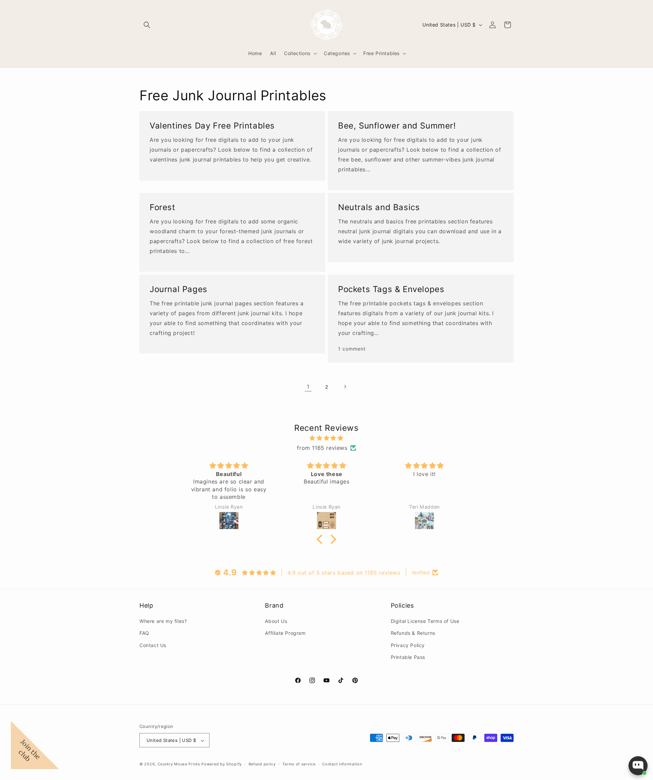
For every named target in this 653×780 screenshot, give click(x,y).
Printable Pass (408, 657)
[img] (326, 438)
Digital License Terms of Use (425, 621)
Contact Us (152, 645)
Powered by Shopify (221, 764)
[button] (146, 24)
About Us (276, 621)
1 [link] (308, 386)
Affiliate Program (285, 633)
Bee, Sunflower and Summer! (397, 126)
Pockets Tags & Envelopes (391, 289)
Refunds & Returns (413, 633)
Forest (162, 207)
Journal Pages (178, 289)
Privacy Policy (408, 645)
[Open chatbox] (638, 765)
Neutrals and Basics (379, 207)
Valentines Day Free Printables (212, 126)
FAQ (144, 633)
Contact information (342, 764)
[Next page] (344, 386)
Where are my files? (163, 621)
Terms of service (298, 764)
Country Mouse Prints (178, 764)
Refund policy (262, 764)
